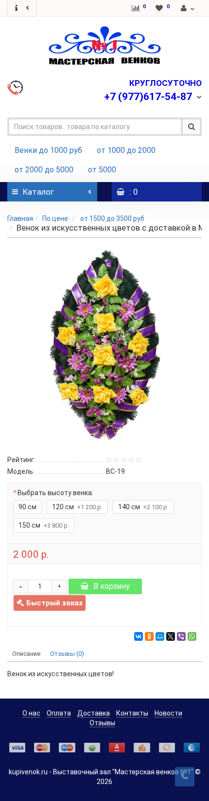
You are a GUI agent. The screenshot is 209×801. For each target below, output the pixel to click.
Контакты (132, 713)
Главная (20, 218)
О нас (31, 713)
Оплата (59, 713)
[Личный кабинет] (188, 8)
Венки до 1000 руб (48, 150)
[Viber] (181, 636)
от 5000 (102, 169)
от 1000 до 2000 (126, 150)
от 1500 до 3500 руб (111, 218)
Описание (26, 653)
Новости (168, 713)
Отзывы (102, 723)
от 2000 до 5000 (44, 169)
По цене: (56, 218)
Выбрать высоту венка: (55, 493)
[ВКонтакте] (138, 636)
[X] (170, 636)
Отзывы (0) (67, 653)
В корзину (111, 586)
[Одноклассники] (149, 636)
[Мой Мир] (160, 636)
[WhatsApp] (192, 636)
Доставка (93, 713)
